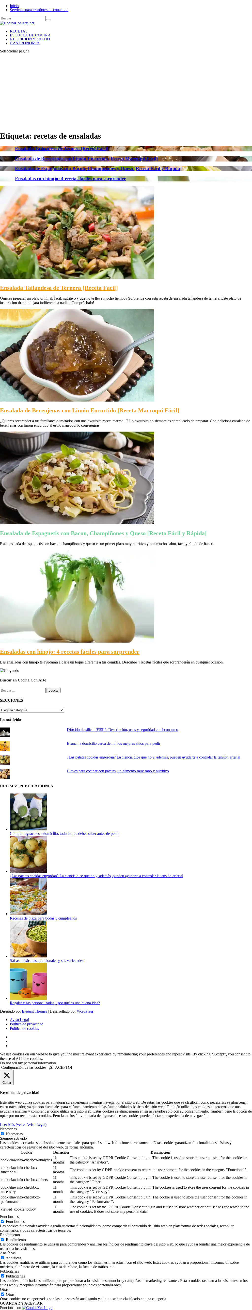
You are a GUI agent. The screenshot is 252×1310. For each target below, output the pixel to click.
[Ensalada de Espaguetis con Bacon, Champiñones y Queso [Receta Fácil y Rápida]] (77, 523)
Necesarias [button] (8, 1129)
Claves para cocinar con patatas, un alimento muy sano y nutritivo (118, 771)
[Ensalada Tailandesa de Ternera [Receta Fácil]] (77, 277)
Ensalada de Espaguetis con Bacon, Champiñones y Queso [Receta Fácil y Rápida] (98, 168)
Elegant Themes (34, 1011)
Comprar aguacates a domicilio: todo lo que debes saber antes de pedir (64, 833)
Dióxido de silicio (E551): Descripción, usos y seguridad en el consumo (122, 730)
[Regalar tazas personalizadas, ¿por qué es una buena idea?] (28, 998)
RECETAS (19, 31)
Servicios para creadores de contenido (39, 10)
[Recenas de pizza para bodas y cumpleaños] (28, 914)
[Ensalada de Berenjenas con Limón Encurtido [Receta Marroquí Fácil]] (77, 400)
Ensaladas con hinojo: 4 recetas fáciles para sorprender (70, 178)
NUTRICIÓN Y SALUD (30, 39)
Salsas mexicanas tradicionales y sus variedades (46, 960)
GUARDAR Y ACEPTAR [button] (21, 1303)
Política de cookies (24, 1028)
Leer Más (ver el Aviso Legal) (23, 1124)
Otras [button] (4, 1289)
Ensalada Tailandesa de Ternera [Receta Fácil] (61, 148)
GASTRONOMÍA (25, 43)
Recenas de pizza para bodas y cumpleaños (43, 918)
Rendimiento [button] (10, 1235)
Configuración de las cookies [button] (23, 1067)
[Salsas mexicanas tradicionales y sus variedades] (28, 956)
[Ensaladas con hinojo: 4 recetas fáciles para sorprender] (77, 641)
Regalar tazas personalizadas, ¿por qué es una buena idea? (55, 1003)
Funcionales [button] (9, 1216)
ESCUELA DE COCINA (30, 35)
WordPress (85, 1011)
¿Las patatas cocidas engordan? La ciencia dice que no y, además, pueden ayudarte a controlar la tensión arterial (153, 757)
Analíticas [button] (8, 1253)
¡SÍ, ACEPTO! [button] (60, 1067)
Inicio (14, 6)
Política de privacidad (26, 1024)
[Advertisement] (126, 91)
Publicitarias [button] (9, 1271)
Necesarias (14, 1134)
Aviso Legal (19, 1020)
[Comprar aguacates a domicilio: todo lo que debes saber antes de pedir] (28, 829)
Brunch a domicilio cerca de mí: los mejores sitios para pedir (113, 743)
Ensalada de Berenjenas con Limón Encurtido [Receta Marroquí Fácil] (86, 158)
